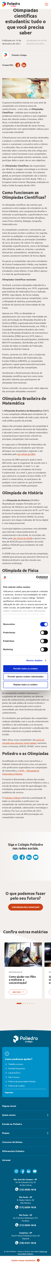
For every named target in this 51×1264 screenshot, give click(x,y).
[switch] (44, 632)
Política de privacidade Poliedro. (32, 1252)
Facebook (17, 65)
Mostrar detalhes (34, 660)
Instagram (15, 857)
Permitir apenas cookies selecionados (26, 676)
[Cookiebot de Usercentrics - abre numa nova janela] (36, 577)
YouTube (35, 857)
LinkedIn (23, 65)
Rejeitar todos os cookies (25, 684)
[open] (46, 4)
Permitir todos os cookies (25, 668)
